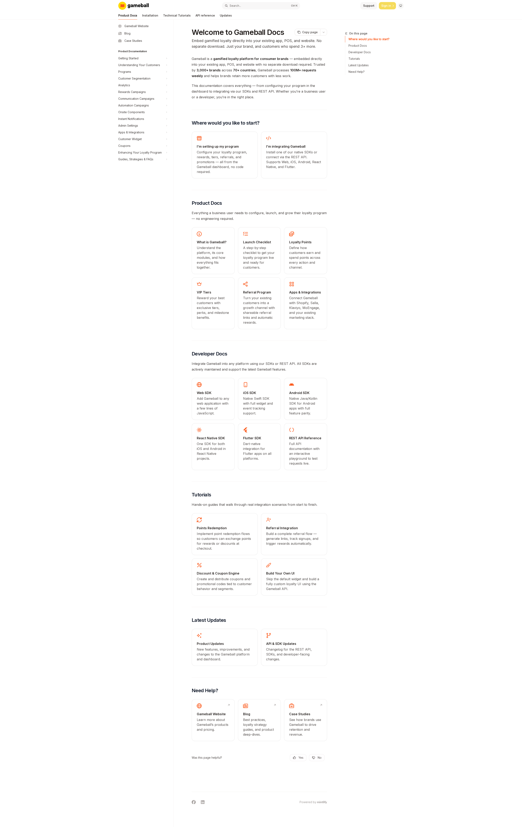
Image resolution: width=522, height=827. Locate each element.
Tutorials (354, 58)
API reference (205, 15)
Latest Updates (358, 65)
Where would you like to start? (368, 39)
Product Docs (127, 15)
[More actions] (323, 32)
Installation (150, 15)
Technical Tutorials (177, 15)
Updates (226, 15)
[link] (225, 155)
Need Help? (356, 71)
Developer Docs (359, 52)
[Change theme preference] (401, 6)
